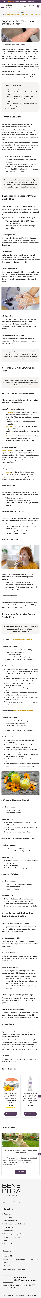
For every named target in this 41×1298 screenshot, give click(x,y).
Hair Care (23, 44)
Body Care (15, 44)
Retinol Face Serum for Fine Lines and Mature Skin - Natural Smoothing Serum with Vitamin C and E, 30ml (30, 1098)
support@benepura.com (16, 1269)
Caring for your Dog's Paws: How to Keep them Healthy (20, 1151)
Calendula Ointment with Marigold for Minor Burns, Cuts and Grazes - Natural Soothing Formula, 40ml (11, 1098)
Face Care (8, 44)
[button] (1, 1096)
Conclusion (11, 108)
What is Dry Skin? (13, 89)
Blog (22, 12)
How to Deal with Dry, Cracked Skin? (20, 96)
